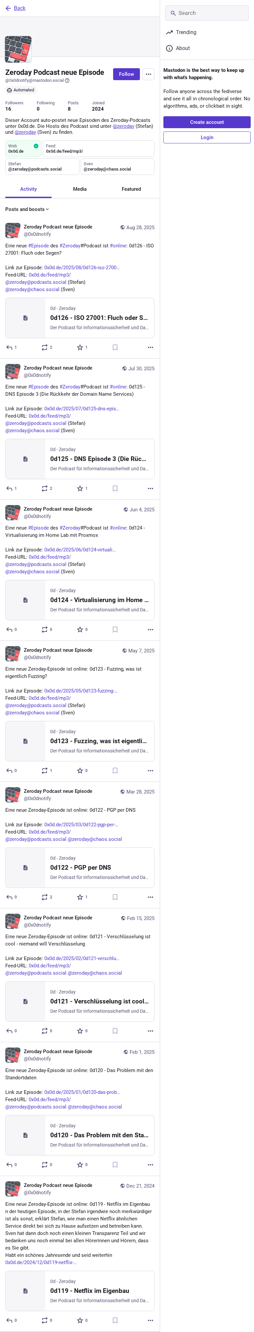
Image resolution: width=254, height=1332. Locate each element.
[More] (150, 347)
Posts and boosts (25, 209)
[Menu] (148, 74)
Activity (28, 189)
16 (8, 109)
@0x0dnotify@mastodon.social (34, 80)
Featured (131, 189)
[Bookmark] (115, 347)
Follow (126, 74)
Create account (207, 122)
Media (80, 189)
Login (207, 137)
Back (19, 8)
